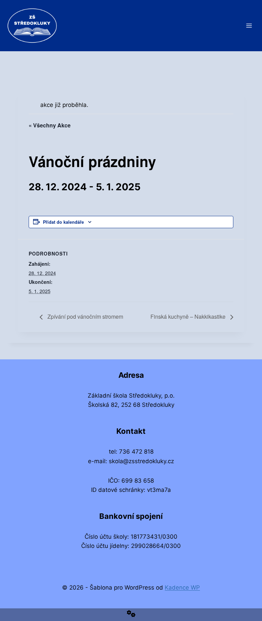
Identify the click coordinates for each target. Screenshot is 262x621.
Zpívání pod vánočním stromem (84, 316)
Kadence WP (182, 587)
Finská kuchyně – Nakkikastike (188, 316)
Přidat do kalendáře (63, 222)
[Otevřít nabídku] (249, 25)
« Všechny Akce (50, 125)
